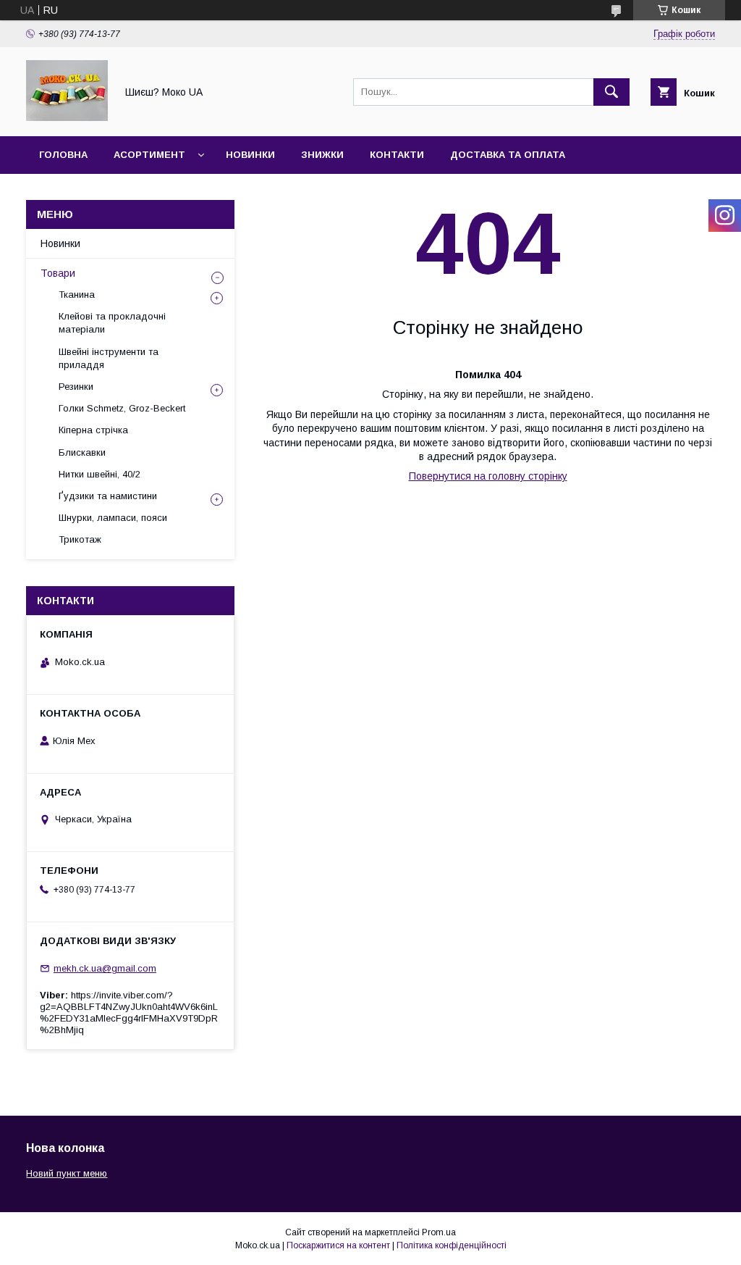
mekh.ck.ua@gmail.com (105, 968)
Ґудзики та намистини (108, 495)
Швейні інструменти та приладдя (108, 358)
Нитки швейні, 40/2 (99, 474)
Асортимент (149, 154)
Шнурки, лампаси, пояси (113, 517)
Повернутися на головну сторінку (488, 476)
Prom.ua (439, 1232)
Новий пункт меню (66, 1173)
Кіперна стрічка (93, 430)
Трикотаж (80, 539)
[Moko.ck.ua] (67, 117)
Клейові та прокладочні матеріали (112, 323)
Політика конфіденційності (452, 1245)
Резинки (76, 386)
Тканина (77, 294)
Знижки (322, 154)
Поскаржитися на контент (338, 1245)
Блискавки (82, 452)
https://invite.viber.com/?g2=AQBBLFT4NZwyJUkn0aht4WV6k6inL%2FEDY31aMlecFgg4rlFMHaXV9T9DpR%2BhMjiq (129, 1012)
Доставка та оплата (507, 154)
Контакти (397, 154)
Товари (58, 273)
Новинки (250, 154)
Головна (63, 154)
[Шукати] (611, 92)
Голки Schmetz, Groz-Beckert (122, 408)
